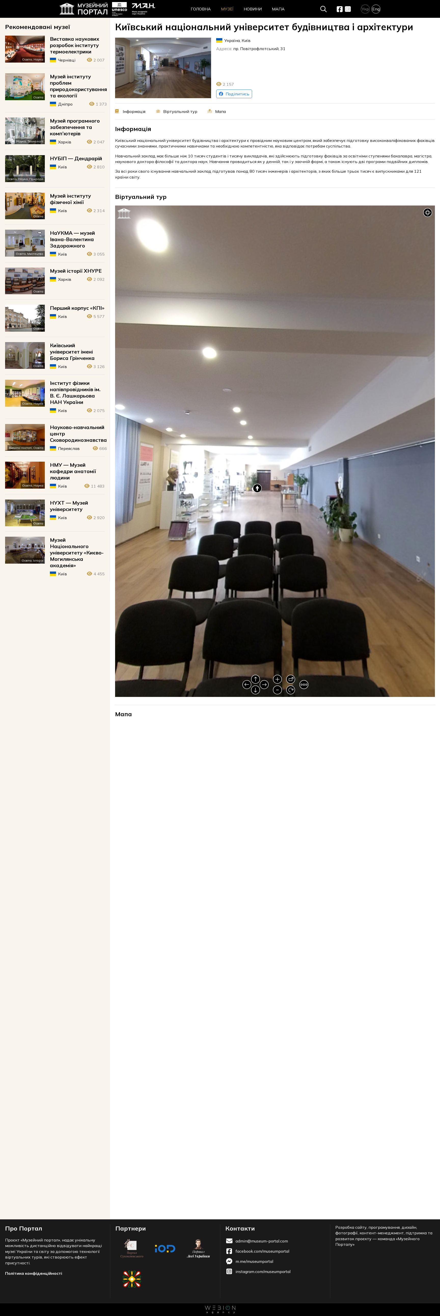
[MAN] (133, 9)
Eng (376, 8)
